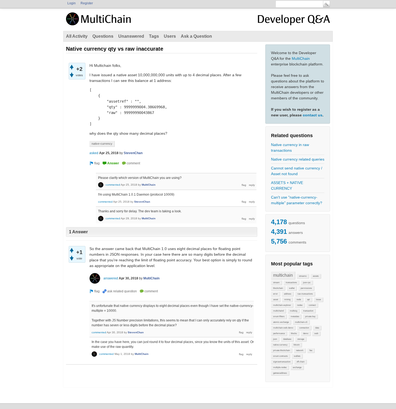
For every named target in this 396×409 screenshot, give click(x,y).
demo (305, 333)
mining (287, 299)
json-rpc (307, 282)
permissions (306, 288)
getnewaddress (280, 373)
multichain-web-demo (283, 328)
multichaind (278, 311)
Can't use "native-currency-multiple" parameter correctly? (296, 200)
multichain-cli (301, 322)
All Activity (77, 36)
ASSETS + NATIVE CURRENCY (287, 185)
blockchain (278, 288)
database (287, 339)
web (316, 333)
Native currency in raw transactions (290, 147)
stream (276, 282)
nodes (300, 305)
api (308, 299)
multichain (283, 275)
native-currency (280, 345)
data (317, 328)
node (299, 299)
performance (279, 333)
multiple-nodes (280, 367)
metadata (295, 316)
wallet (291, 288)
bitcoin (297, 345)
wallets (297, 356)
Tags (154, 36)
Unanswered (131, 36)
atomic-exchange (281, 322)
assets (316, 276)
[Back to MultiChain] (99, 21)
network (299, 350)
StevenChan (133, 153)
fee (311, 350)
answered (110, 278)
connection (304, 328)
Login (71, 3)
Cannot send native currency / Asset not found (296, 171)
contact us (312, 115)
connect (312, 305)
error (275, 294)
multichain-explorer (282, 305)
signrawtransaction (281, 362)
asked (93, 153)
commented (113, 184)
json (275, 339)
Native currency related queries (297, 159)
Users (170, 36)
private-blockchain (281, 350)
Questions (102, 36)
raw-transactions (305, 294)
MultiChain (301, 58)
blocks (294, 333)
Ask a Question (196, 36)
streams (303, 276)
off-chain (300, 362)
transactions (291, 282)
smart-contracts (280, 356)
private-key (310, 316)
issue (318, 299)
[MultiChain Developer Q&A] (294, 21)
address (287, 294)
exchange (297, 367)
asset (275, 299)
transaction (308, 311)
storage (300, 339)
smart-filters (278, 316)
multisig (293, 311)
